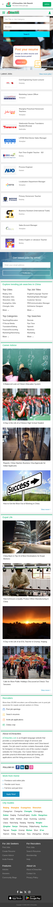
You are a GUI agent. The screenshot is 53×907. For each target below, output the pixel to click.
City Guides (8, 803)
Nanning (30, 823)
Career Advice (10, 345)
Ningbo (39, 823)
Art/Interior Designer (35, 306)
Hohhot (19, 819)
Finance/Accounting (10, 330)
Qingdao (6, 826)
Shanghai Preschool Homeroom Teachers (31, 110)
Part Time (31, 323)
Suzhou (44, 826)
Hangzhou (42, 815)
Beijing (6, 808)
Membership (31, 855)
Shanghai (15, 808)
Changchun (7, 811)
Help (28, 859)
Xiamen (6, 834)
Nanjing (23, 823)
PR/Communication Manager (38, 303)
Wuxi (36, 830)
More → (6, 310)
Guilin (34, 815)
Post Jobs (30, 847)
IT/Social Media (9, 323)
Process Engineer (26, 167)
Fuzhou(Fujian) (24, 815)
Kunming (33, 819)
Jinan (26, 819)
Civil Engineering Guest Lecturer (31, 80)
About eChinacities (34, 869)
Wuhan (29, 830)
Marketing (31, 333)
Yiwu (29, 834)
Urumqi (21, 830)
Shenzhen (37, 808)
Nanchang (14, 823)
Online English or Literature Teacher (33, 240)
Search (26, 34)
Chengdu (28, 811)
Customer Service (34, 300)
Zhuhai (45, 834)
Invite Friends (7, 859)
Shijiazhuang (34, 826)
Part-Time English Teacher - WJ (31, 152)
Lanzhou (41, 819)
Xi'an (42, 830)
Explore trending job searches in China (22, 284)
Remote (30, 320)
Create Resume (8, 851)
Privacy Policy (32, 877)
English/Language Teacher (37, 294)
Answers (5, 873)
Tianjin (14, 830)
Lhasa (5, 823)
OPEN (46, 4)
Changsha (18, 811)
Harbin (5, 819)
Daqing (13, 815)
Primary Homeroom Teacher (30, 196)
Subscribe (26, 273)
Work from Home (11, 776)
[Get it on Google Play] (33, 898)
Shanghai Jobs (8, 297)
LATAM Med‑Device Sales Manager (33, 138)
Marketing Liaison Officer (28, 94)
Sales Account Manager (28, 225)
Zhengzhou (36, 834)
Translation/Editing (10, 326)
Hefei (12, 819)
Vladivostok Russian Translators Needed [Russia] (31, 124)
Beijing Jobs (7, 294)
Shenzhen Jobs (9, 300)
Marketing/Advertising (11, 333)
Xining (13, 834)
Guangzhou (26, 808)
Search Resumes (33, 851)
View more (45, 509)
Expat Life (7, 517)
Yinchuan (21, 834)
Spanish (30, 326)
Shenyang (23, 826)
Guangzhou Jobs (9, 303)
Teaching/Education (10, 320)
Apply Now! (11, 794)
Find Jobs (6, 847)
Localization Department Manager (32, 182)
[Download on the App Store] (15, 898)
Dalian (6, 815)
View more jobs (45, 74)
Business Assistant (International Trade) (34, 211)
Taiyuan (6, 830)
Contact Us (31, 873)
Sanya (15, 826)
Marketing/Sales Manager (37, 297)
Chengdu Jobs (8, 306)
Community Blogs (9, 877)
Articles (5, 869)
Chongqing (38, 811)
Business (30, 330)
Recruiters (8, 698)
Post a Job (8, 40)
